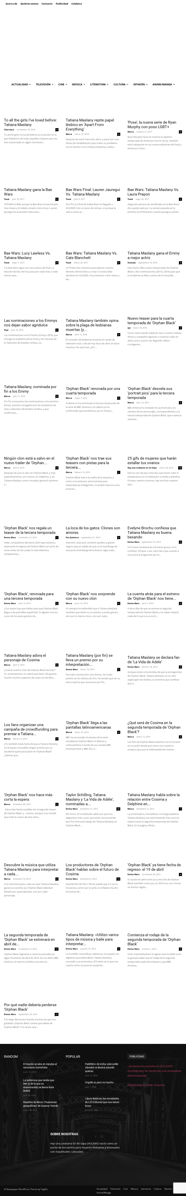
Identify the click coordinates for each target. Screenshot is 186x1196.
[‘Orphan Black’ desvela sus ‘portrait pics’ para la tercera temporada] (155, 369)
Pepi (6, 330)
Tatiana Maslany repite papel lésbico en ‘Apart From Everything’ (90, 124)
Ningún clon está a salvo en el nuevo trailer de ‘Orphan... (29, 460)
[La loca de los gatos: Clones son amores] (93, 510)
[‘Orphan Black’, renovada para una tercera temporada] (31, 576)
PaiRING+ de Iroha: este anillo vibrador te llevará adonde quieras (101, 1068)
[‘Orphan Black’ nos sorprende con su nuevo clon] (93, 576)
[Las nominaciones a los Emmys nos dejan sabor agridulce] (31, 301)
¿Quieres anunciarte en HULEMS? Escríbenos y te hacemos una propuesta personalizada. (154, 1070)
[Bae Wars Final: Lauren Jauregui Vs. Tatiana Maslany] (93, 170)
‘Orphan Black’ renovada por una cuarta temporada (93, 390)
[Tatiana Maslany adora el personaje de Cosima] (31, 637)
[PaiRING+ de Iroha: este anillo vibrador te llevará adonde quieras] (74, 1068)
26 (118, 809)
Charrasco (9, 129)
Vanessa (132, 262)
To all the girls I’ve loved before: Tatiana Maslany (30, 122)
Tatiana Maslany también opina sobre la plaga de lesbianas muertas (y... (92, 325)
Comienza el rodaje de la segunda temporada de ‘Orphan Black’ (154, 939)
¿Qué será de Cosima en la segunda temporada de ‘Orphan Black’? (154, 727)
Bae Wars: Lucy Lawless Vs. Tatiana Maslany (27, 255)
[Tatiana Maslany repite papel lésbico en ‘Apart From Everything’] (93, 102)
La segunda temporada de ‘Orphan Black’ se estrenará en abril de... (29, 939)
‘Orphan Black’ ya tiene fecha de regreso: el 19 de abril (154, 867)
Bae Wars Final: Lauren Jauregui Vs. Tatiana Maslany (93, 192)
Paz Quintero (72, 537)
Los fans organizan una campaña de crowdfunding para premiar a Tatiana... (31, 729)
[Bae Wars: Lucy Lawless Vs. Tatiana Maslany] (31, 234)
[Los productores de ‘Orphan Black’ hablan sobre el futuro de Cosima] (93, 846)
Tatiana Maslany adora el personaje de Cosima (25, 657)
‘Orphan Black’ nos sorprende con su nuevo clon (90, 596)
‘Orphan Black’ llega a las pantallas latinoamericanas (88, 725)
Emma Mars (10, 537)
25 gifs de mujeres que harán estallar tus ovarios (152, 460)
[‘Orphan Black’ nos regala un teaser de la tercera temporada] (31, 510)
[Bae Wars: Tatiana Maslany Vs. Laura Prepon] (155, 170)
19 (180, 467)
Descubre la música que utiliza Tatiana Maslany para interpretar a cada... (31, 869)
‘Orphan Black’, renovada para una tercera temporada (29, 596)
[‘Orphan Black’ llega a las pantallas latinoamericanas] (93, 704)
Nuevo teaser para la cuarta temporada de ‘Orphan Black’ (152, 320)
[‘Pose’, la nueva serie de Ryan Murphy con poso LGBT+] (155, 103)
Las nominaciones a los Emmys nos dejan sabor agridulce (30, 322)
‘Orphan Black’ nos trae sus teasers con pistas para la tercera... (89, 463)
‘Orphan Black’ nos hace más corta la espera (28, 797)
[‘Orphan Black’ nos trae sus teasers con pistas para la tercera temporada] (93, 440)
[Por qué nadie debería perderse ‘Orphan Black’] (31, 986)
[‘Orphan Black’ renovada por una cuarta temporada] (93, 369)
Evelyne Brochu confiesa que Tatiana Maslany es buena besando (152, 532)
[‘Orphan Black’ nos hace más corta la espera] (31, 776)
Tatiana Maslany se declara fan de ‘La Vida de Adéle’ (154, 659)
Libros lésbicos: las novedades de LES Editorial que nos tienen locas (102, 1102)
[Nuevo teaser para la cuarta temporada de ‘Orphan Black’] (155, 300)
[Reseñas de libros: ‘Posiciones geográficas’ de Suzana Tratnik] (12, 1106)
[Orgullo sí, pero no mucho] (74, 1086)
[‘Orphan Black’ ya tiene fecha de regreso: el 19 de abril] (155, 846)
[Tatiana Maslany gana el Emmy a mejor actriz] (155, 234)
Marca (69, 134)
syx (129, 327)
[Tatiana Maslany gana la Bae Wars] (31, 170)
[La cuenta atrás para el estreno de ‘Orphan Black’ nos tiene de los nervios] (155, 576)
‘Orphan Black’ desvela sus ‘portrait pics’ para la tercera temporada (151, 393)
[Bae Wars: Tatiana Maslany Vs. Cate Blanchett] (93, 234)
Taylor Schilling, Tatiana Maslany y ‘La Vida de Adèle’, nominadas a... (90, 799)
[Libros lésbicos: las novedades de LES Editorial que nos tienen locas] (74, 1102)
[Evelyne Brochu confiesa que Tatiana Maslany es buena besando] (155, 510)
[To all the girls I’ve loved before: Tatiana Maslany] (31, 102)
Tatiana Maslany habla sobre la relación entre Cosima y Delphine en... (154, 799)
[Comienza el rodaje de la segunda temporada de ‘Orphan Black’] (155, 916)
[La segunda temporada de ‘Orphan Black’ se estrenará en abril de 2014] (31, 916)
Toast (6, 199)
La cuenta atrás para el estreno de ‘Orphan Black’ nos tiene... (153, 596)
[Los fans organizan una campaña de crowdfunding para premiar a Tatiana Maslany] (31, 705)
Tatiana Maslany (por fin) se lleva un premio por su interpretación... (89, 660)
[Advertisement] (93, 52)
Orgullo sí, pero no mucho (99, 1082)
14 (118, 879)
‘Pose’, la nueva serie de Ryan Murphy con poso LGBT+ (152, 124)
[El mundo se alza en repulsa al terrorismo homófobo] (12, 1068)
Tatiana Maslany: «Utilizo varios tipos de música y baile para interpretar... (92, 939)
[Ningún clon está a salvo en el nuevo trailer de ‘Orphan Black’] (31, 440)
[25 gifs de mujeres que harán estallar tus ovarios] (155, 440)
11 (57, 949)
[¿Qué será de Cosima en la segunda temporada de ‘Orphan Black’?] (155, 704)
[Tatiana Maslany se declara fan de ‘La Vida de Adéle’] (155, 638)
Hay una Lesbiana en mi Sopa (142, 467)
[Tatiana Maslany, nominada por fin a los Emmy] (31, 368)
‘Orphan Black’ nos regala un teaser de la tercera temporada (29, 530)
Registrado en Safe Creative (146, 1085)
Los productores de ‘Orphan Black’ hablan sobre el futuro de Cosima (92, 869)
